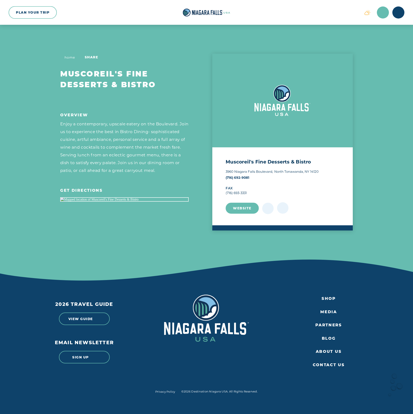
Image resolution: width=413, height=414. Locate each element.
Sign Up (80, 357)
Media (328, 312)
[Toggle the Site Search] (383, 12)
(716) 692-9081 (237, 178)
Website (242, 208)
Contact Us (329, 365)
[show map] (282, 208)
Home (70, 57)
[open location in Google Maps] (124, 199)
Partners (328, 325)
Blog (329, 338)
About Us (329, 351)
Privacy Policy (165, 391)
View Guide (80, 319)
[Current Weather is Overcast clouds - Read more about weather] (367, 12)
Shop (329, 298)
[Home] (206, 12)
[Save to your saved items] (268, 208)
